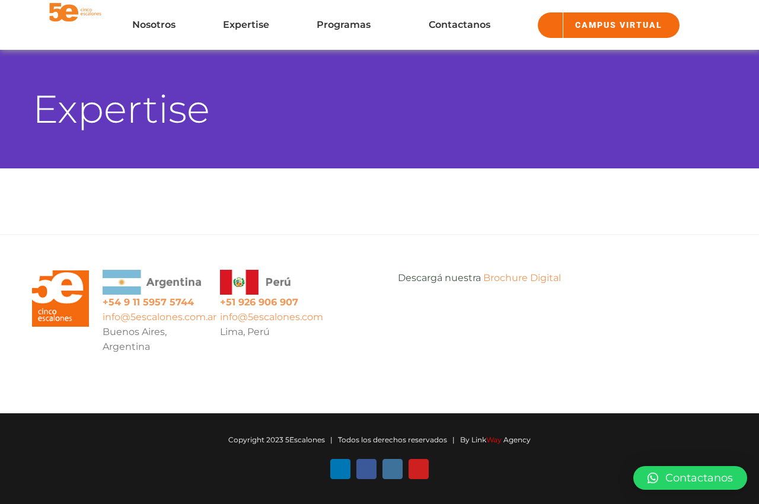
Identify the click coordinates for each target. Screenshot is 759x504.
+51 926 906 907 (259, 302)
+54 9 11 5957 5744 (148, 302)
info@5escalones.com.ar (159, 317)
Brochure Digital (522, 277)
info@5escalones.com (271, 317)
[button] (690, 478)
